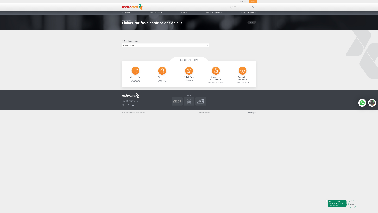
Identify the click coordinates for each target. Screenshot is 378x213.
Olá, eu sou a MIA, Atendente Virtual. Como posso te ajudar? (336, 203)
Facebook (128, 105)
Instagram (123, 105)
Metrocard (132, 7)
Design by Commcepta (251, 113)
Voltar (251, 22)
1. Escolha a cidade (130, 41)
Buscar (253, 7)
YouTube (133, 105)
